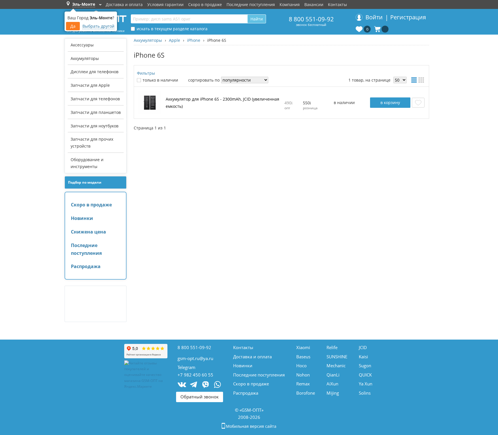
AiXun (332, 384)
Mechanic (336, 365)
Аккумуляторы (85, 58)
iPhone (193, 40)
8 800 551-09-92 (311, 19)
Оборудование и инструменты (87, 163)
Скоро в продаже (205, 4)
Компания (290, 4)
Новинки (82, 218)
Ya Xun (365, 384)
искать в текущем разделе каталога (172, 28)
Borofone (305, 393)
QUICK (365, 375)
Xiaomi (303, 347)
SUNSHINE (337, 356)
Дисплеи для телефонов (94, 71)
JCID (363, 347)
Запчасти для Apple (90, 85)
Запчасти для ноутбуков (94, 126)
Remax (303, 384)
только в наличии (160, 80)
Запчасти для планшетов (96, 112)
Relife (332, 347)
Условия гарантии (165, 4)
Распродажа (86, 266)
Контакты (337, 4)
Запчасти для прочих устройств (92, 142)
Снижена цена (88, 232)
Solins (365, 393)
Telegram (186, 367)
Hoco (301, 365)
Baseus (303, 356)
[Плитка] (422, 80)
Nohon (303, 375)
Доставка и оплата (124, 4)
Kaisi (363, 356)
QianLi (333, 375)
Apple (174, 40)
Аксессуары (82, 45)
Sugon (365, 365)
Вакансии (313, 4)
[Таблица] (414, 80)
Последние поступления (251, 4)
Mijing (333, 393)
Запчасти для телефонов (95, 98)
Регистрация (408, 17)
